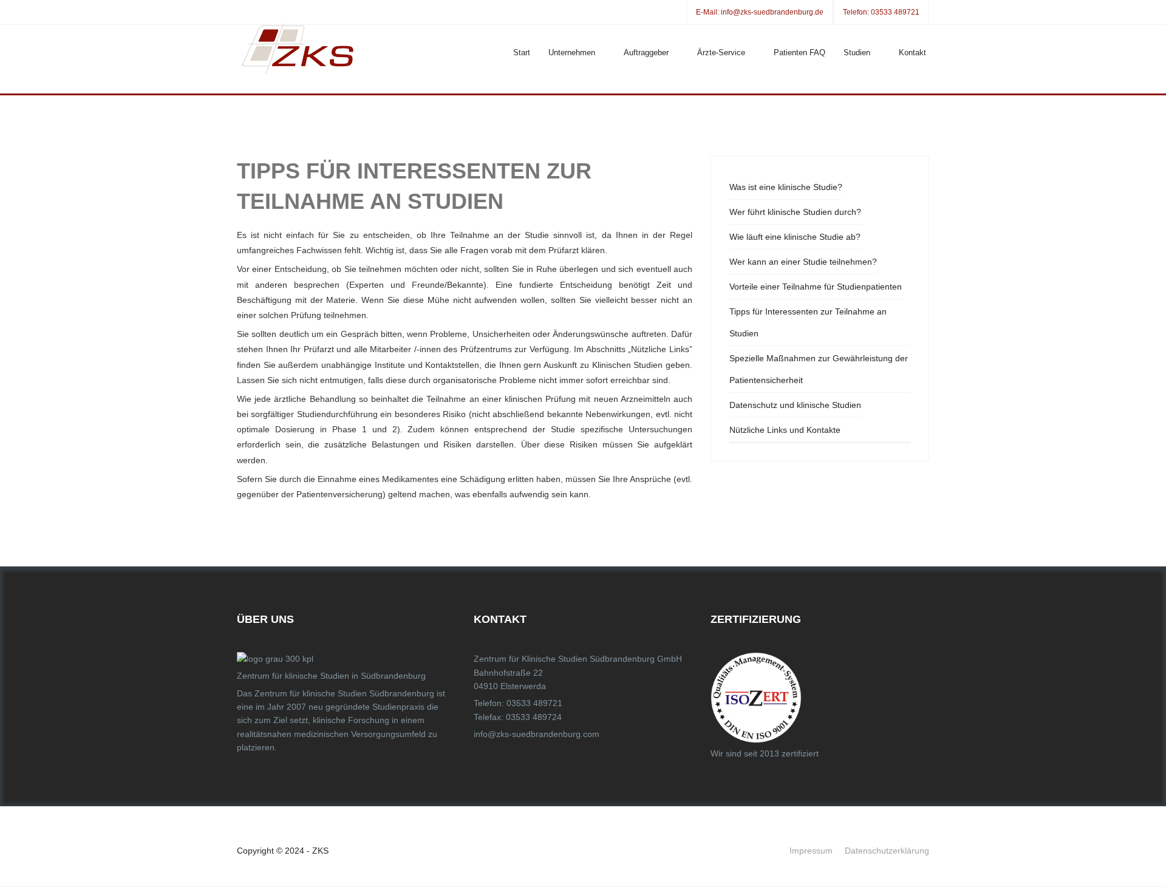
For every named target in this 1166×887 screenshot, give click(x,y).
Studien (857, 52)
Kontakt (912, 52)
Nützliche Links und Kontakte (784, 430)
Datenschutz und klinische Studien (795, 405)
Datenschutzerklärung (887, 850)
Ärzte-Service (721, 52)
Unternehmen (571, 52)
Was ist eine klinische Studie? (785, 187)
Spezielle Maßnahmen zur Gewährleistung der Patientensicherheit (818, 369)
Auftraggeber (646, 52)
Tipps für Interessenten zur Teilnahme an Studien (808, 322)
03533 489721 (895, 12)
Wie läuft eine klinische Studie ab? (795, 237)
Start (521, 52)
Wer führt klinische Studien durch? (795, 212)
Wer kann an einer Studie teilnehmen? (803, 262)
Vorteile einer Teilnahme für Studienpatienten (815, 286)
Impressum (811, 850)
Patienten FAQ (799, 52)
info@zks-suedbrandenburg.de (772, 12)
